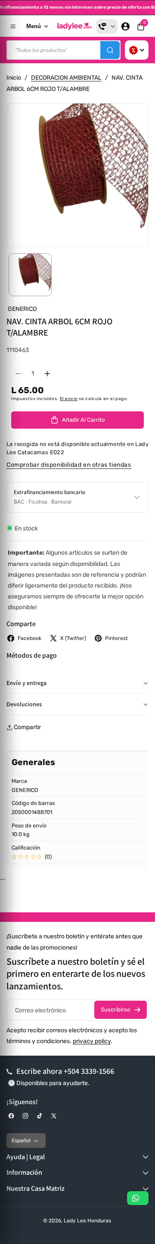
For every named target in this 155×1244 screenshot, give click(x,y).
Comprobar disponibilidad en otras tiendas (68, 465)
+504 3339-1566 (89, 1071)
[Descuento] (137, 50)
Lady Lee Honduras (87, 1221)
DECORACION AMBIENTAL (66, 77)
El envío (69, 398)
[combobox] (63, 50)
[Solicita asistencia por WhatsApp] (138, 1198)
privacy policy (92, 1041)
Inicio (13, 77)
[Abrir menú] (12, 26)
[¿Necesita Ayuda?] (107, 26)
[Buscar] (110, 50)
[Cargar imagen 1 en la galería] (30, 275)
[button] (141, 26)
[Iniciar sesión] (125, 26)
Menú (33, 26)
